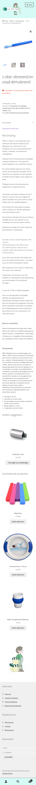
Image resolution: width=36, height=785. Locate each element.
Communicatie (19, 21)
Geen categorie (20, 108)
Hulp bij (12, 21)
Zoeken (18, 781)
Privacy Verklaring (11, 702)
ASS (19, 106)
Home (6, 21)
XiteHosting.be (7, 773)
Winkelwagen (28, 779)
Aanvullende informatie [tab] (10, 129)
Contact (7, 726)
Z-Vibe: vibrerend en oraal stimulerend (17, 113)
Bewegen (23, 106)
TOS (9, 110)
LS (29, 108)
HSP (27, 108)
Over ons (8, 694)
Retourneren (9, 730)
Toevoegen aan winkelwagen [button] (18, 463)
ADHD (15, 106)
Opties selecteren (18, 522)
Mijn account (9, 722)
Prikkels (4, 110)
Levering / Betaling (11, 698)
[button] (30, 31)
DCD (13, 108)
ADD (11, 106)
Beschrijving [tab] (6, 123)
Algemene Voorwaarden (13, 706)
